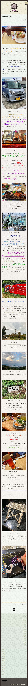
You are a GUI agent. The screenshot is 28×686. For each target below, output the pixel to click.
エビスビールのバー (14, 473)
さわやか (22, 153)
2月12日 (3, 665)
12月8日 (24, 620)
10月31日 (24, 624)
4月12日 (3, 656)
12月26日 (24, 618)
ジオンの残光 (8, 312)
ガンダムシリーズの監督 (12, 269)
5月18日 (3, 651)
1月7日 (3, 673)
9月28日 (24, 627)
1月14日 (3, 669)
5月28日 (3, 649)
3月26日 (3, 660)
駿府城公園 (8, 261)
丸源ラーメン (14, 441)
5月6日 (3, 653)
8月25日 (24, 633)
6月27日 (24, 640)
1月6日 (3, 674)
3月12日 (3, 662)
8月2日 (24, 636)
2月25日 (3, 664)
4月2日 (3, 658)
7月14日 (24, 638)
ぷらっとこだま (18, 64)
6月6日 (24, 644)
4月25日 (3, 655)
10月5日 (24, 626)
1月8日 (3, 671)
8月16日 (24, 635)
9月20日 (24, 629)
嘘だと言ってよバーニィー (17, 312)
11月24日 (24, 622)
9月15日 (24, 631)
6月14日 (24, 642)
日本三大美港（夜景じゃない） (14, 344)
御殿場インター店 (14, 176)
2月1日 (3, 667)
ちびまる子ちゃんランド (14, 256)
